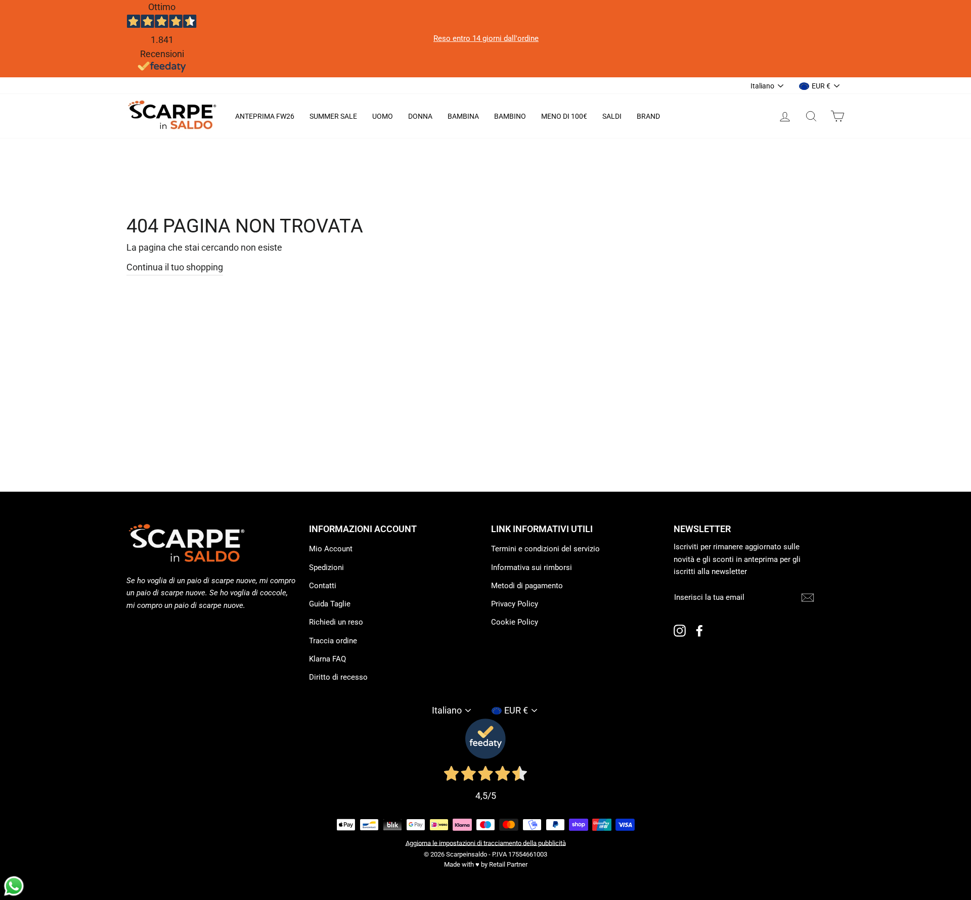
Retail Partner (508, 864)
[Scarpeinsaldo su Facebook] (699, 630)
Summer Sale (333, 116)
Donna (420, 116)
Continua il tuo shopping (174, 267)
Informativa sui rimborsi (531, 567)
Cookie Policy (514, 622)
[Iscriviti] (807, 597)
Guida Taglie (329, 603)
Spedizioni (326, 567)
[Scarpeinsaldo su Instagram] (680, 630)
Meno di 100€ (564, 116)
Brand (648, 116)
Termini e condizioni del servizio (545, 548)
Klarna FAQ (327, 659)
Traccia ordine (333, 640)
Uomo (382, 116)
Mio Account (330, 548)
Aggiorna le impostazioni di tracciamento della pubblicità (486, 842)
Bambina (463, 116)
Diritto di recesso (338, 677)
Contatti (322, 585)
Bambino (510, 116)
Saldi (612, 116)
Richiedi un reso (336, 622)
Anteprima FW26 (264, 116)
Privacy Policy (514, 603)
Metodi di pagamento (527, 585)
